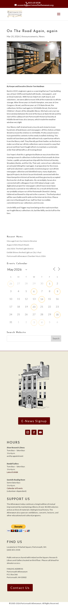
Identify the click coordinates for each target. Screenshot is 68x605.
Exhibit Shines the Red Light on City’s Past (24, 252)
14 (41, 298)
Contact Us (20, 588)
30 (57, 314)
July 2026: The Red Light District (20, 248)
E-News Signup (34, 421)
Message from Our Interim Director (22, 241)
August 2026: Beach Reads (18, 245)
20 (34, 306)
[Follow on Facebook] (34, 432)
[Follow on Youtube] (40, 432)
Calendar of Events (15, 488)
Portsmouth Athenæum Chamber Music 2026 (26, 256)
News (42, 36)
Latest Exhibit (12, 472)
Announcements (29, 36)
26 (10, 283)
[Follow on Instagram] (27, 432)
